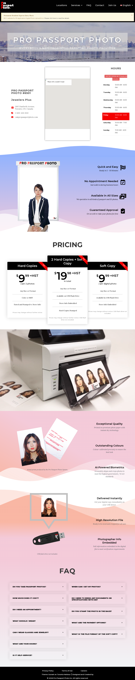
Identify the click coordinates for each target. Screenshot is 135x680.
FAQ (88, 5)
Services (75, 5)
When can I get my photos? (86, 587)
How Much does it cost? (26, 598)
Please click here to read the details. (56, 18)
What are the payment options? (89, 623)
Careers (84, 671)
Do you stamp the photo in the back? (92, 611)
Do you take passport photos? (29, 587)
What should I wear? (24, 621)
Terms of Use (67, 671)
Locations (61, 5)
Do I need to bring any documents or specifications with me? (92, 599)
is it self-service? (22, 655)
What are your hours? (25, 644)
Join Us (112, 5)
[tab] (37, 587)
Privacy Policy (48, 671)
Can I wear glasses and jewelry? (31, 632)
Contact (99, 5)
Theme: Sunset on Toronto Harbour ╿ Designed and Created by (67, 674)
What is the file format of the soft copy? (95, 634)
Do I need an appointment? (27, 610)
